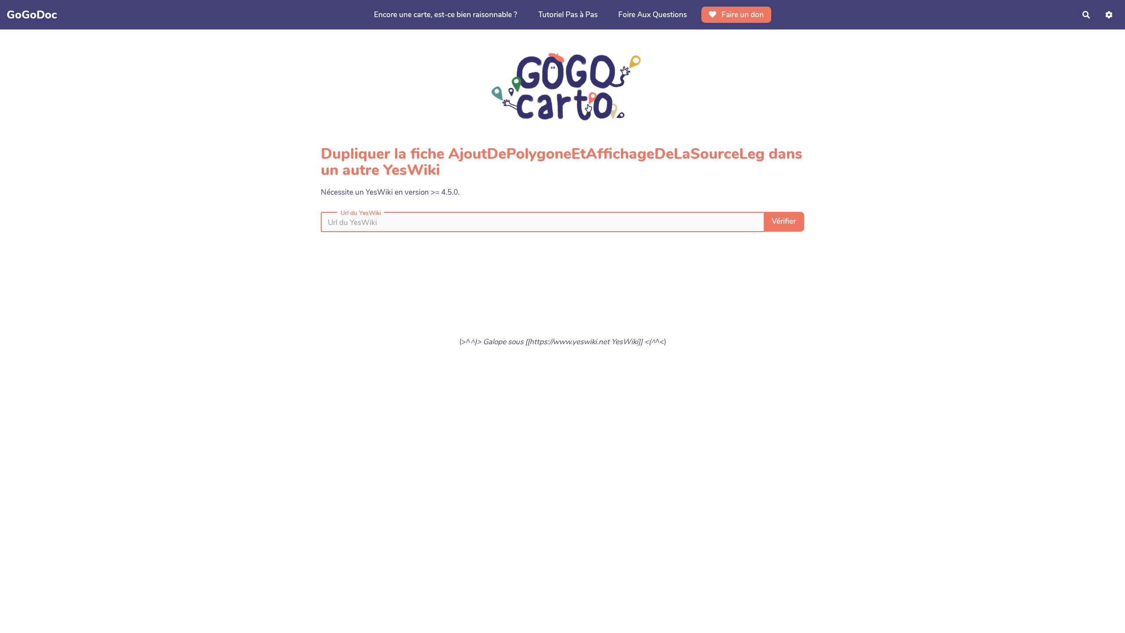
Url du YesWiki (361, 213)
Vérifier (784, 221)
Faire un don (742, 15)
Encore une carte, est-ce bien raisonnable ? (445, 15)
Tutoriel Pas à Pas (568, 15)
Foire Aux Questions (652, 15)
